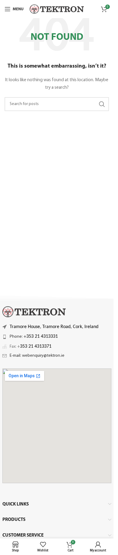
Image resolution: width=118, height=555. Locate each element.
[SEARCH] (102, 104)
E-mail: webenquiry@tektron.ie (37, 355)
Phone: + (34, 336)
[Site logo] (57, 9)
